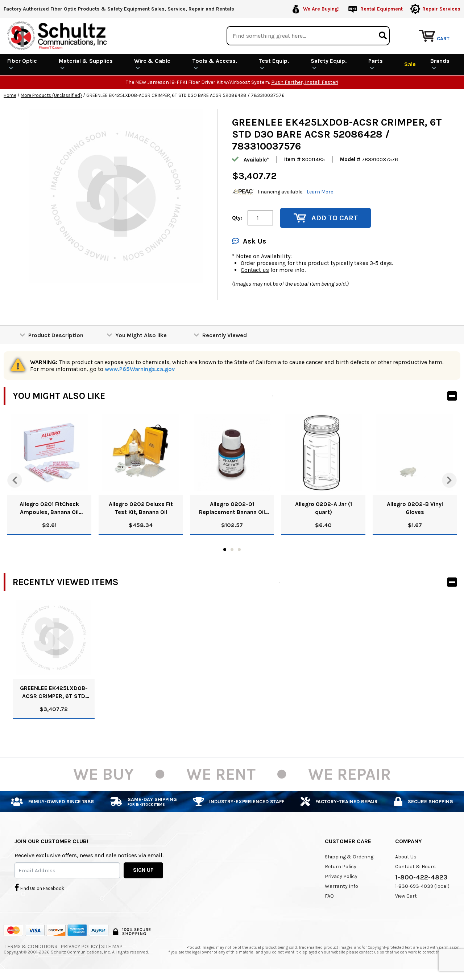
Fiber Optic (22, 60)
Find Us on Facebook (41, 888)
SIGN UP (143, 870)
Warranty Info (341, 886)
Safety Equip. (329, 60)
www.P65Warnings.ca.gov (140, 369)
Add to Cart (334, 218)
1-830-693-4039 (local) (422, 886)
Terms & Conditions (31, 946)
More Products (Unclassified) (51, 95)
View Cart (406, 896)
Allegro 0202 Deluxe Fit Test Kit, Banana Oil (141, 508)
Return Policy (340, 866)
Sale (410, 64)
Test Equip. (273, 60)
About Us (406, 857)
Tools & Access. (214, 60)
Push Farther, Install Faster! (304, 82)
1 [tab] (224, 549)
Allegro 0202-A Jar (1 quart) (323, 508)
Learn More (320, 192)
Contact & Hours (415, 866)
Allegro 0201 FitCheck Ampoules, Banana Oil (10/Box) (49, 508)
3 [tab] (239, 549)
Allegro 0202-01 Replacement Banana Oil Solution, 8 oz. (232, 508)
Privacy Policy (341, 876)
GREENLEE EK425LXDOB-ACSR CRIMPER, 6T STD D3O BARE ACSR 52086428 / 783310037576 (54, 692)
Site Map (112, 946)
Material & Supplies (86, 60)
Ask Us (254, 241)
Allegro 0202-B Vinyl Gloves (415, 508)
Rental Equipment (381, 9)
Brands (440, 60)
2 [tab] (232, 549)
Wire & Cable (152, 60)
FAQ (329, 896)
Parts (375, 60)
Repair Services (441, 9)
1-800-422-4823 (421, 877)
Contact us (255, 269)
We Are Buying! (321, 9)
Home (10, 95)
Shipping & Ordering (349, 857)
